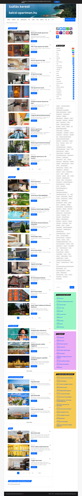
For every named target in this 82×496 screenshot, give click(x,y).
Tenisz (70, 247)
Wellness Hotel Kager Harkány (40, 209)
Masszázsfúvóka (64, 198)
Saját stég (70, 221)
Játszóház (66, 173)
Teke (57, 247)
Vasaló (70, 256)
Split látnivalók (35, 395)
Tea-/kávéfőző (71, 245)
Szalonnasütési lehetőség (60, 233)
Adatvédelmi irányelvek (59, 493)
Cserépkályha (66, 130)
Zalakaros (42, 19)
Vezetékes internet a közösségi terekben (63, 260)
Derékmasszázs (59, 134)
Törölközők (67, 252)
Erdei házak (58, 81)
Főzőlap (68, 149)
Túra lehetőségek (59, 254)
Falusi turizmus (59, 61)
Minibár (65, 202)
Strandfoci (67, 225)
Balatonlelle (71, 120)
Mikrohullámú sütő (59, 202)
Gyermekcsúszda (59, 159)
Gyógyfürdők (58, 90)
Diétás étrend (66, 134)
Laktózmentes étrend (60, 190)
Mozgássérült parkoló (68, 206)
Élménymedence (63, 272)
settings (23, 2)
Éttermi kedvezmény (59, 274)
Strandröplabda (59, 227)
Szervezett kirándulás (64, 235)
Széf (70, 241)
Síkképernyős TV (59, 245)
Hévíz (71, 167)
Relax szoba (58, 217)
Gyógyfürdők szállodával (38, 330)
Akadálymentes (59, 114)
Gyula (37, 19)
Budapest (14, 19)
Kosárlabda (68, 184)
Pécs (29, 19)
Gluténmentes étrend (59, 151)
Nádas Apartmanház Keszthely (40, 143)
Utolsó (39, 169)
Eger (18, 19)
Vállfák (71, 262)
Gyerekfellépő (67, 153)
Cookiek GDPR (68, 493)
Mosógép (68, 204)
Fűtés (72, 149)
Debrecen (71, 132)
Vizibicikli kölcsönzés (65, 262)
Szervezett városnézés (60, 237)
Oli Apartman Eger (36, 74)
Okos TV (57, 210)
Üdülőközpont (59, 77)
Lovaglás (57, 196)
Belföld (57, 75)
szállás (68, 239)
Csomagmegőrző (59, 132)
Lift (68, 194)
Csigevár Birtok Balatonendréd (40, 115)
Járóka (62, 173)
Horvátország (59, 65)
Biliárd (69, 122)
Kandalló (72, 175)
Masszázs (58, 198)
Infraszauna (58, 171)
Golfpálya (66, 151)
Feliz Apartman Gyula (37, 88)
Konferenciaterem (68, 180)
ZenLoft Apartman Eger (38, 60)
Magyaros (70, 196)
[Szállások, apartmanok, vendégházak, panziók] (41, 9)
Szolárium (63, 239)
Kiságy (62, 180)
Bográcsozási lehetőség (65, 124)
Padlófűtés (63, 210)
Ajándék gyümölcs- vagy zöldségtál (62, 110)
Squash (63, 225)
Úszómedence (58, 276)
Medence (70, 198)
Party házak (58, 98)
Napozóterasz (58, 208)
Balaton (8, 19)
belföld (57, 122)
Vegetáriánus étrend (59, 258)
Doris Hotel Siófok (36, 250)
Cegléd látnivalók (36, 460)
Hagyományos (58, 161)
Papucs (67, 210)
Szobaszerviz (68, 237)
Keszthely (58, 180)
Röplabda (58, 219)
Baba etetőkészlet (59, 118)
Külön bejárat (63, 186)
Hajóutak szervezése (65, 163)
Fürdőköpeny (69, 147)
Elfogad (57, 1)
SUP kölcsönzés (59, 229)
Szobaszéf (58, 239)
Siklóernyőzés (65, 223)
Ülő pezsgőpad (58, 278)
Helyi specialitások (64, 165)
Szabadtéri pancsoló (59, 231)
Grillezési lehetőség (59, 153)
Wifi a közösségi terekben (60, 270)
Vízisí (57, 264)
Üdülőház (58, 58)
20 (32, 169)
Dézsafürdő (72, 134)
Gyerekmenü (58, 157)
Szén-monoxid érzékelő (60, 243)
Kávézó (57, 186)
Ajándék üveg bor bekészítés (61, 112)
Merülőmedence (64, 200)
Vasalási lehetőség (64, 256)
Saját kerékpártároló (64, 219)
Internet (63, 171)
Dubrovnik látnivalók (37, 409)
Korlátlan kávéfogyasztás (68, 182)
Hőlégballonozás (59, 169)
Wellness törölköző (59, 268)
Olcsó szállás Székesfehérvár (40, 447)
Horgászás (66, 167)
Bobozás (57, 124)
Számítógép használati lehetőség (62, 241)
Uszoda (65, 254)
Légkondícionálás (64, 196)
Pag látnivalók (35, 382)
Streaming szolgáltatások (67, 227)
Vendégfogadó (59, 67)
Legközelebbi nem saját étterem (61, 192)
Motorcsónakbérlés (59, 206)
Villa (57, 63)
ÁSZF (65, 493)
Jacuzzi (57, 173)
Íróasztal (70, 274)
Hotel (57, 56)
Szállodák (11, 177)
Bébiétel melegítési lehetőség (61, 128)
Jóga (68, 175)
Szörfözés (68, 243)
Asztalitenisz (58, 116)
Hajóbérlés (58, 163)
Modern (57, 204)
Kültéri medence (59, 83)
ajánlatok (69, 112)
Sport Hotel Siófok (36, 291)
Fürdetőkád (62, 145)
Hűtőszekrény (66, 169)
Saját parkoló (58, 221)
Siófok (70, 223)
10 (29, 169)
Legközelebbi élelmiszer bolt (61, 194)
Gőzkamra (69, 159)
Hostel (57, 71)
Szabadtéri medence (67, 229)
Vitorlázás (58, 262)
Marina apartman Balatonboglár (36, 130)
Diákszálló (58, 69)
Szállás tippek (59, 94)
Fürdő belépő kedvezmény (60, 147)
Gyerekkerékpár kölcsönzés (61, 155)
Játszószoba (58, 175)
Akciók (57, 96)
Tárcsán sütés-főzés (59, 252)
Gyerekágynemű (65, 157)
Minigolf (69, 202)
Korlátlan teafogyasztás (60, 184)
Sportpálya (58, 225)
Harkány (57, 165)
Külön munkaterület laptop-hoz (61, 188)
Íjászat (66, 274)
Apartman (58, 48)
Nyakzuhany (70, 208)
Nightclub (64, 208)
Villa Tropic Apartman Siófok (40, 46)
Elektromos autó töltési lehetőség (65, 136)
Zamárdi (57, 272)
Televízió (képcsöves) (63, 247)
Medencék (58, 200)
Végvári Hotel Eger (37, 264)
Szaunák (68, 233)
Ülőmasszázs (65, 276)
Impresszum (74, 493)
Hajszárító (71, 161)
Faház (57, 59)
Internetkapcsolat (69, 171)
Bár (71, 126)
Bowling (63, 126)
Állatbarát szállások (60, 87)
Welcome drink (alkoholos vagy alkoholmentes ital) (64, 266)
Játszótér (64, 175)
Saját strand (65, 221)
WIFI (65, 268)
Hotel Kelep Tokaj (36, 236)
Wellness (58, 79)
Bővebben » (34, 41)
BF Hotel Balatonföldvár (38, 278)
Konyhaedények (59, 182)
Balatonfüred (65, 120)
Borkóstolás (58, 126)
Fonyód (57, 145)
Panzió (57, 54)
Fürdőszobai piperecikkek (60, 149)
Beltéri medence (63, 122)
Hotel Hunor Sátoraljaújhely (39, 195)
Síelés (72, 243)
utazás (69, 254)
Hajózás (72, 163)
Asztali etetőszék (66, 114)
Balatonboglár (58, 120)
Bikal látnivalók (35, 433)
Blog (46, 19)
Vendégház (58, 50)
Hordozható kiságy (59, 167)
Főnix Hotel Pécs (36, 181)
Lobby (71, 194)
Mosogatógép (63, 204)
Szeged (33, 19)
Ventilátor (66, 258)
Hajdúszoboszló (24, 19)
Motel (57, 73)
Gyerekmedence (70, 155)
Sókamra (65, 245)
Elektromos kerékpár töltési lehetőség (62, 138)
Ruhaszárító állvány (65, 217)
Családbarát (58, 92)
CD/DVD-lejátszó (59, 130)
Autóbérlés (64, 116)
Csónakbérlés (66, 132)
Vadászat (58, 256)
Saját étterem (58, 223)
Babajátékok (66, 118)
